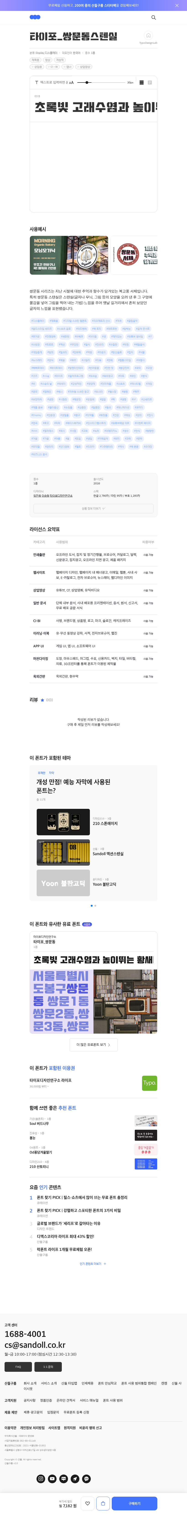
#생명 (123, 399)
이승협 (45, 495)
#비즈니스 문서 (39, 454)
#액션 (62, 344)
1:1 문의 (48, 1366)
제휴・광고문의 (33, 1412)
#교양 (149, 368)
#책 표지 (96, 329)
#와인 (133, 376)
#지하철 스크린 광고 (78, 391)
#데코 (119, 321)
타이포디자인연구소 (61, 495)
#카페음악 (103, 438)
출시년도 (99, 479)
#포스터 (98, 391)
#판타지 (49, 446)
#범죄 (50, 352)
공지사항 (30, 1400)
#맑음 (78, 438)
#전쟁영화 (50, 336)
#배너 (59, 391)
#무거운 (35, 336)
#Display (36, 415)
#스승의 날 (46, 383)
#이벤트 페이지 (143, 423)
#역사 (121, 446)
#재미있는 (116, 336)
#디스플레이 (37, 321)
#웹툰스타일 (124, 360)
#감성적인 (76, 383)
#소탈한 (113, 344)
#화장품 (103, 415)
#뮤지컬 (35, 446)
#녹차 (96, 431)
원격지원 (70, 1427)
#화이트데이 (56, 368)
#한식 (137, 431)
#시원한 (63, 399)
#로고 (46, 423)
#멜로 (78, 446)
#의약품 (90, 415)
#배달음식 (139, 344)
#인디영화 (64, 446)
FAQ (18, 1366)
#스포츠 (121, 383)
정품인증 (46, 1400)
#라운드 (102, 352)
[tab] (141, 82)
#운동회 (90, 399)
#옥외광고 (107, 376)
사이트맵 (54, 1427)
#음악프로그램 (75, 376)
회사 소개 (30, 1383)
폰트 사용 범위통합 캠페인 (139, 1383)
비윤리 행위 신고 (90, 1427)
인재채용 (88, 1383)
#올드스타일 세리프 (41, 329)
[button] (92, 906)
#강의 (139, 415)
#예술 (62, 360)
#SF (134, 399)
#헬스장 (112, 391)
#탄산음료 (116, 352)
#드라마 (90, 446)
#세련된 (65, 336)
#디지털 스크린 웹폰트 (75, 321)
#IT (150, 336)
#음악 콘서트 (143, 329)
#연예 (110, 360)
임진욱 (37, 495)
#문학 (139, 438)
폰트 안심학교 (107, 1383)
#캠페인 (47, 391)
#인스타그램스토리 (96, 423)
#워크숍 (93, 376)
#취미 (116, 438)
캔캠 (164, 1383)
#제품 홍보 (37, 407)
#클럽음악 (132, 321)
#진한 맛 (108, 368)
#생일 (89, 438)
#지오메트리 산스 (101, 321)
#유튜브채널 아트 (120, 423)
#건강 (116, 415)
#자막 (57, 423)
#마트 (121, 376)
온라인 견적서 (66, 1400)
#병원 (125, 391)
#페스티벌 (135, 383)
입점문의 (53, 1412)
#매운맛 (77, 399)
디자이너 (39, 491)
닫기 (176, 5)
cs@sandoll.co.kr (35, 1345)
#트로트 (49, 344)
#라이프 (59, 376)
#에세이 (61, 383)
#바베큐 (79, 336)
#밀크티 (63, 352)
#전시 (150, 415)
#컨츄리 (99, 344)
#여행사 (140, 360)
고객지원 (10, 1400)
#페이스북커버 (73, 423)
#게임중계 (36, 352)
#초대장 (148, 446)
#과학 (128, 438)
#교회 (85, 431)
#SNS (34, 431)
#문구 (77, 415)
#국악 (138, 368)
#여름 (57, 438)
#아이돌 (92, 336)
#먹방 (89, 352)
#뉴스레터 (36, 360)
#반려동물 (93, 368)
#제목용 (54, 321)
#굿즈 (34, 376)
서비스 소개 (49, 1383)
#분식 (144, 376)
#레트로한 (111, 329)
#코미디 (139, 407)
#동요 (108, 407)
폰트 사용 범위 (113, 1400)
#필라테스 (48, 431)
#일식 (87, 344)
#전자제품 (106, 383)
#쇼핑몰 (68, 407)
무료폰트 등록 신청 (76, 1412)
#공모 (34, 391)
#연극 (34, 423)
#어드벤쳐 (81, 329)
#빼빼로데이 (37, 368)
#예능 (127, 415)
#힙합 (103, 399)
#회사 (62, 431)
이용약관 (10, 1427)
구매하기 (134, 1503)
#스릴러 (86, 360)
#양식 (50, 360)
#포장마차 (36, 399)
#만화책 (77, 352)
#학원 (126, 344)
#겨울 (34, 438)
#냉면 (50, 399)
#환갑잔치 (124, 368)
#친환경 (51, 415)
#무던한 (74, 344)
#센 (104, 336)
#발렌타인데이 (75, 368)
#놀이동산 (53, 407)
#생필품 (64, 415)
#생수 (126, 431)
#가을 (46, 438)
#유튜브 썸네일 (135, 336)
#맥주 (136, 391)
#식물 (142, 352)
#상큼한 (82, 407)
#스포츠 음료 (64, 329)
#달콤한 (95, 407)
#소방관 (35, 344)
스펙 (96, 491)
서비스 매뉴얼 (89, 1400)
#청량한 (149, 431)
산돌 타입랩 (69, 1383)
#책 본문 (134, 446)
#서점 (73, 431)
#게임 (149, 383)
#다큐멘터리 (106, 446)
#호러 (73, 360)
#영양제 (91, 383)
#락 (113, 399)
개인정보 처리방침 (32, 1427)
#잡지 (130, 352)
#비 (33, 383)
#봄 (67, 438)
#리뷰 (98, 360)
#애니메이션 (123, 407)
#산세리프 (146, 399)
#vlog (46, 376)
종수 (36, 479)
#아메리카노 (110, 431)
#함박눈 (126, 329)
